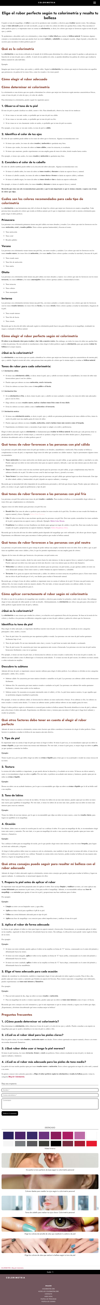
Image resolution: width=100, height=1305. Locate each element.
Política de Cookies (48, 1301)
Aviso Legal (48, 1296)
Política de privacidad (48, 1299)
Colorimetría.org (48, 1289)
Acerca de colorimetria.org (48, 1291)
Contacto (48, 1294)
